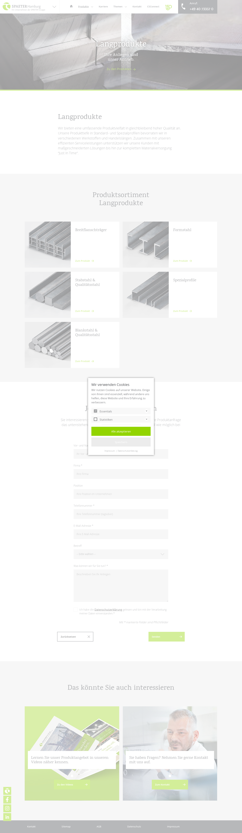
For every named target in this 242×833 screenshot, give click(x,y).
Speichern (121, 442)
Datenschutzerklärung (127, 451)
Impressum (110, 451)
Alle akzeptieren (121, 431)
